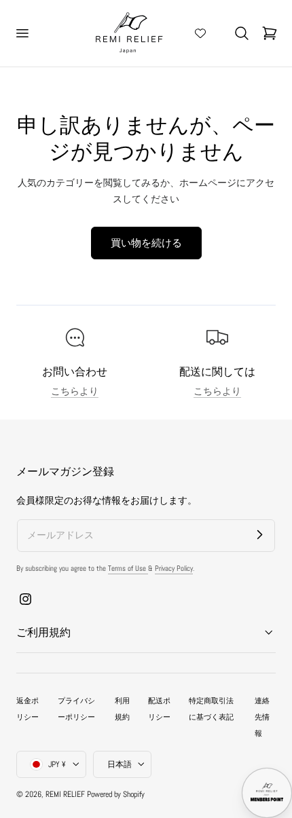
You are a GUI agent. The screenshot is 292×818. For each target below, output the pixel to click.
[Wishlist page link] (200, 33)
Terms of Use (128, 568)
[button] (22, 33)
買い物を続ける (146, 242)
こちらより (74, 391)
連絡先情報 (262, 717)
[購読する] (259, 535)
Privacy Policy (174, 568)
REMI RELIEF (65, 794)
